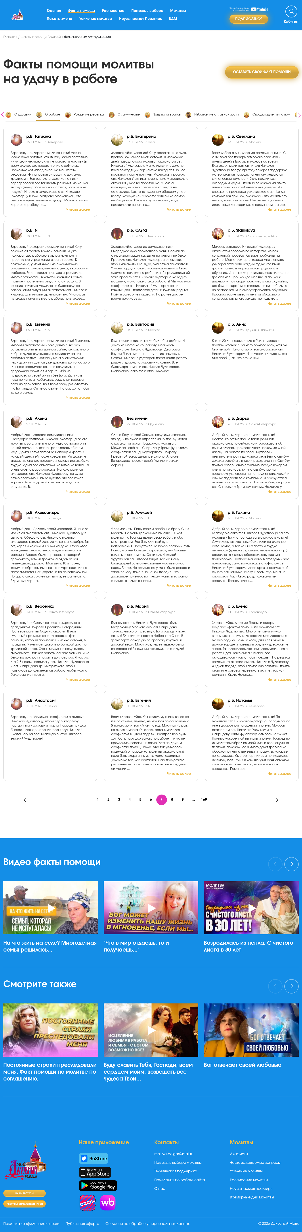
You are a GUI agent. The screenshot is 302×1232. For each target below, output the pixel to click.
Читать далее (78, 209)
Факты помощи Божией (41, 37)
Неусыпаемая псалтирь (251, 1188)
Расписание (113, 11)
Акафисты (239, 1154)
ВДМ (173, 19)
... (193, 799)
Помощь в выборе (147, 11)
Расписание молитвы (249, 1180)
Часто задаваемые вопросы (255, 1162)
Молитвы (178, 11)
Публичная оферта (82, 1224)
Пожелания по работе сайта (179, 1180)
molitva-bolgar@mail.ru (173, 1154)
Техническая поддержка (175, 1171)
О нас (159, 1188)
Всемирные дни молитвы (252, 1197)
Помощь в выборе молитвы (178, 1162)
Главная (54, 11)
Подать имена (59, 19)
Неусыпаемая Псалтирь (140, 19)
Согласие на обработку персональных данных (147, 1224)
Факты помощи (81, 11)
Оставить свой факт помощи (262, 72)
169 (204, 799)
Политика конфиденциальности (31, 1224)
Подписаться (248, 19)
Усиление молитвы (95, 19)
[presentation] (2, 114)
